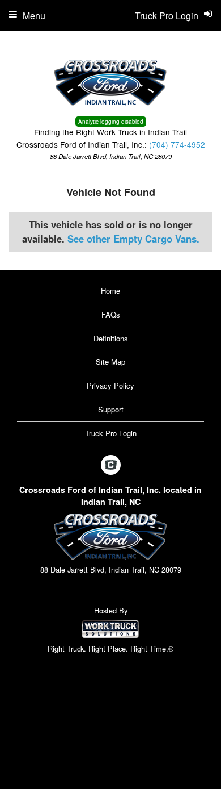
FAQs (110, 314)
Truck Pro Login (111, 433)
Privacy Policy (110, 385)
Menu (34, 15)
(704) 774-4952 (177, 144)
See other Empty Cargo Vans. (133, 238)
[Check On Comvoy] (111, 465)
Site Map (110, 361)
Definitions (111, 338)
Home (110, 290)
